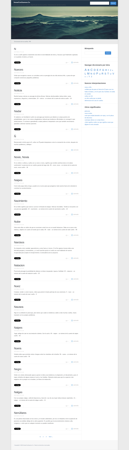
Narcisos (19, 242)
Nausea (18, 306)
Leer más (76, 62)
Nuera (17, 348)
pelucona (87, 111)
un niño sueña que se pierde (93, 98)
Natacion (19, 265)
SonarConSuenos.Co (22, 2)
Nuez (17, 286)
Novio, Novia (21, 157)
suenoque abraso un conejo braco (94, 120)
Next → (51, 436)
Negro (17, 369)
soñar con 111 (89, 96)
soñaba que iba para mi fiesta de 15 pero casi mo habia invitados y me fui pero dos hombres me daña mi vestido (100, 92)
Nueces (18, 69)
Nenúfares (20, 412)
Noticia (18, 90)
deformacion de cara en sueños (94, 100)
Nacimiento (20, 200)
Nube (17, 221)
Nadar (17, 111)
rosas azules (88, 113)
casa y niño (88, 87)
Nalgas (18, 392)
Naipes (18, 180)
